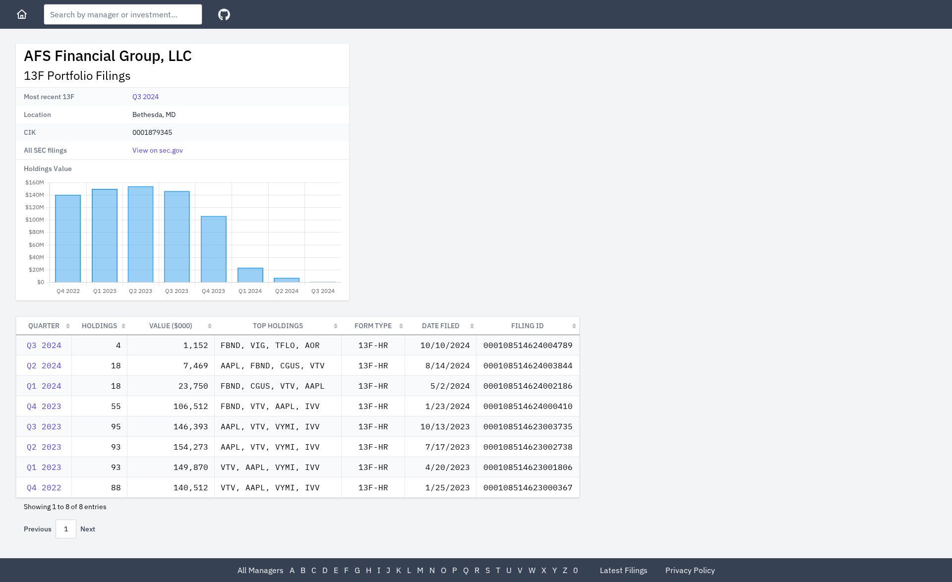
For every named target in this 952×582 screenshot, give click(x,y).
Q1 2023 (44, 467)
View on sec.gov (157, 150)
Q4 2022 (44, 487)
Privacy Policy (690, 570)
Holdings (99, 325)
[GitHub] (224, 14)
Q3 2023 (44, 426)
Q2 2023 (44, 447)
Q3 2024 (145, 96)
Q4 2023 (44, 406)
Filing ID (527, 325)
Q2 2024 (44, 365)
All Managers (261, 570)
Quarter (44, 325)
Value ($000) (170, 325)
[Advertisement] (440, 113)
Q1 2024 (44, 386)
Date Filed (441, 325)
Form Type (373, 325)
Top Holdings (278, 325)
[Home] (22, 14)
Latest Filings (624, 570)
